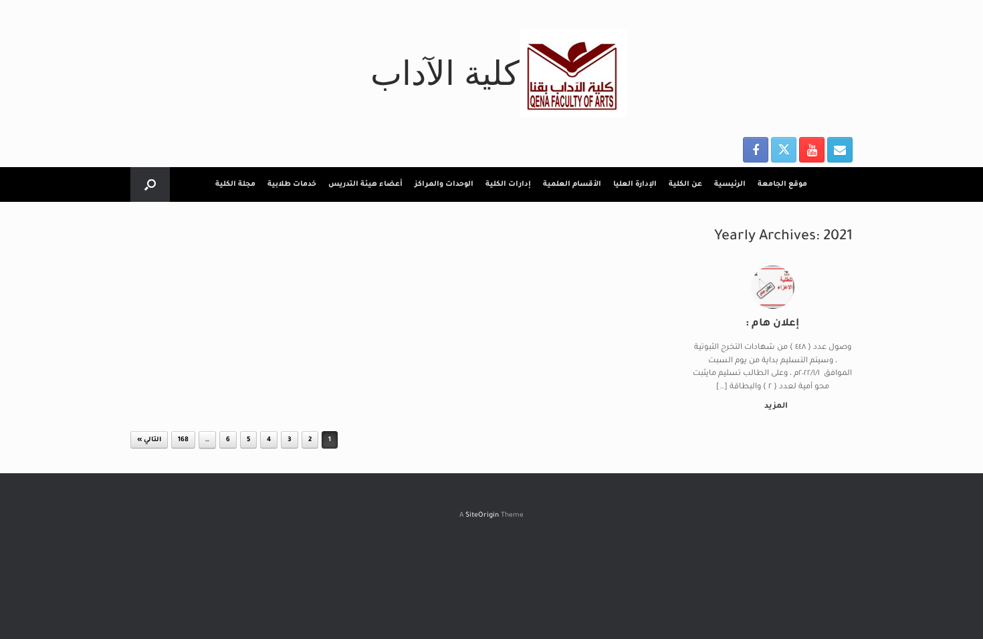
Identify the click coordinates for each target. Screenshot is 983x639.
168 (183, 440)
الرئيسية (730, 184)
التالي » (149, 440)
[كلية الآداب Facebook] (755, 149)
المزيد (775, 406)
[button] (150, 184)
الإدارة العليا (635, 184)
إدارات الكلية (508, 184)
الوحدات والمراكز (444, 184)
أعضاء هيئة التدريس (365, 184)
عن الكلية (685, 184)
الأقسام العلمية (572, 184)
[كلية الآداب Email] (840, 149)
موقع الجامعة (782, 184)
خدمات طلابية (291, 184)
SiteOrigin (482, 515)
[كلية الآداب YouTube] (812, 149)
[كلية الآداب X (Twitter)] (783, 149)
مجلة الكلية (235, 184)
